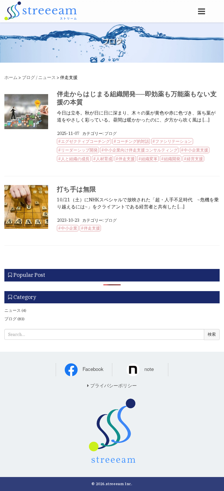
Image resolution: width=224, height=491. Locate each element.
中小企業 (69, 228)
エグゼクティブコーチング (85, 141)
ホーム (11, 77)
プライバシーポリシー (113, 385)
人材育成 (104, 158)
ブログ (110, 133)
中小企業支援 (196, 150)
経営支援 (195, 158)
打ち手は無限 (76, 189)
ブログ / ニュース (39, 77)
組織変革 (149, 158)
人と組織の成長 (75, 158)
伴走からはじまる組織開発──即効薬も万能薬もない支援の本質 (137, 97)
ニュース (12, 310)
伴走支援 (126, 158)
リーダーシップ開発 (79, 150)
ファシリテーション (173, 141)
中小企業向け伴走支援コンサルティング (141, 150)
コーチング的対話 (132, 141)
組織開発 (172, 158)
